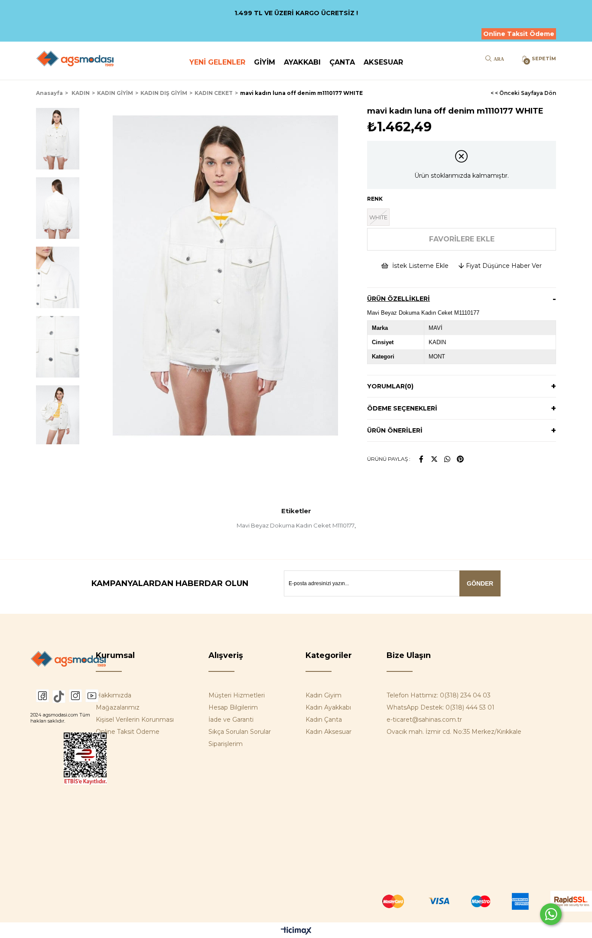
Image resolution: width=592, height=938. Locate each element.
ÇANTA (342, 62)
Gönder (480, 583)
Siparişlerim (225, 744)
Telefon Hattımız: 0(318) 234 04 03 (439, 695)
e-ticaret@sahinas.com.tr (424, 719)
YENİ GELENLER (217, 62)
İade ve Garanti (231, 719)
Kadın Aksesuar (328, 732)
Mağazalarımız (118, 707)
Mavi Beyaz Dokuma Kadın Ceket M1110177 (296, 525)
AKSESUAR (383, 62)
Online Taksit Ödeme (518, 34)
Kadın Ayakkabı (328, 707)
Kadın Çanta (324, 719)
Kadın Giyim (324, 695)
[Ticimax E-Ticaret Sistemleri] (296, 931)
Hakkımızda (113, 695)
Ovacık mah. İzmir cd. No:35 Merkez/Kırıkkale (454, 732)
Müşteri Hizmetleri (236, 695)
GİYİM (264, 62)
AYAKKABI (302, 62)
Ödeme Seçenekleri (402, 408)
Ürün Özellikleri (398, 299)
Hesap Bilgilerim (233, 707)
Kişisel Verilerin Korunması (135, 719)
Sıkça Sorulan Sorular (239, 732)
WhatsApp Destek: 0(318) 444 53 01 (440, 707)
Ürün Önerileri (395, 430)
